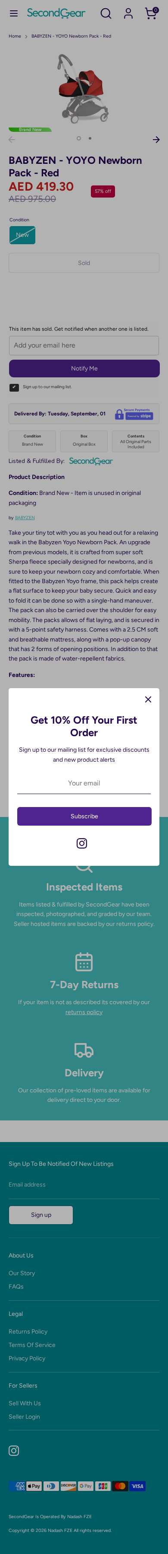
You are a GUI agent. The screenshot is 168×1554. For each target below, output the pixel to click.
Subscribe (84, 816)
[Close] (148, 699)
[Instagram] (82, 843)
